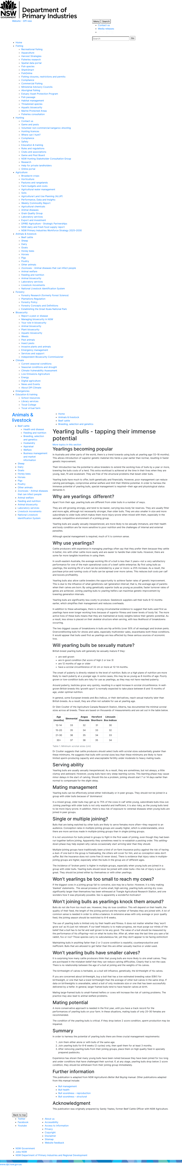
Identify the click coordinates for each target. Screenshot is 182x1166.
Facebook (23, 1122)
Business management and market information (35, 456)
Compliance (27, 80)
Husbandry (29, 443)
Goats (24, 247)
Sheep (24, 240)
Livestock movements (33, 285)
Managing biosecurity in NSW (37, 319)
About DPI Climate (31, 387)
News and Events (30, 384)
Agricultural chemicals (33, 206)
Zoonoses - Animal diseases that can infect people (48, 268)
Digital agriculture (31, 380)
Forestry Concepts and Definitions (39, 305)
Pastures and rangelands (34, 182)
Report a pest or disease (34, 315)
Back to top (19, 1114)
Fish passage (28, 97)
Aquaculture (27, 52)
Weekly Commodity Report (35, 203)
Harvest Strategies (31, 56)
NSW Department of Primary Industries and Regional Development (51, 1155)
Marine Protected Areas (34, 110)
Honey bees (27, 250)
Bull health (63, 1089)
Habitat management (32, 100)
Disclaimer (50, 1135)
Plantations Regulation (33, 298)
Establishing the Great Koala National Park (44, 309)
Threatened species (31, 104)
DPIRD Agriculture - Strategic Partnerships (44, 223)
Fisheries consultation (33, 114)
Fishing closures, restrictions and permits (43, 76)
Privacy (49, 1129)
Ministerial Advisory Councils (36, 86)
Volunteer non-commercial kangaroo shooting (46, 127)
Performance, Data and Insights (38, 199)
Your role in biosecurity (33, 322)
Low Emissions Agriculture (35, 373)
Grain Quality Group (32, 213)
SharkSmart (27, 69)
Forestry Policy (29, 302)
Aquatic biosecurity (31, 107)
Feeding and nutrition (32, 274)
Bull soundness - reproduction (74, 1093)
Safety (24, 141)
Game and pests (30, 124)
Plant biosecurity (30, 329)
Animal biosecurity (31, 278)
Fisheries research (31, 59)
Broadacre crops (30, 175)
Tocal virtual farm (30, 408)
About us (49, 1118)
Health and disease (33, 429)
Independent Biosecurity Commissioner (42, 356)
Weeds (24, 336)
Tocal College (28, 404)
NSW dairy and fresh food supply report (43, 227)
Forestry (20, 291)
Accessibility (51, 1122)
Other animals (28, 264)
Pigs (23, 257)
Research (26, 162)
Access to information (57, 1125)
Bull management (67, 1086)
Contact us (104, 25)
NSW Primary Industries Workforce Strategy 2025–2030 (51, 230)
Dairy (24, 244)
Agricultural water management (38, 189)
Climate (20, 360)
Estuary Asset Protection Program (39, 93)
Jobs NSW (21, 1151)
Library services (29, 401)
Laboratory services (32, 216)
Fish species (27, 66)
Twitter (21, 1118)
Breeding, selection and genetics (75, 424)
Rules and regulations (32, 148)
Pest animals (28, 339)
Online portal (28, 168)
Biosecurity (22, 312)
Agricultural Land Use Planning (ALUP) (42, 196)
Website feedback (54, 1142)
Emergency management (34, 350)
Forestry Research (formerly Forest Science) (45, 295)
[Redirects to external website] (106, 32)
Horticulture (27, 179)
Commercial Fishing (32, 83)
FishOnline (26, 73)
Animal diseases (30, 209)
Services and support (32, 353)
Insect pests (27, 343)
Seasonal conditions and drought (39, 367)
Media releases (106, 28)
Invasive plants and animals (36, 346)
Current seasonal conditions (36, 363)
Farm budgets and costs (34, 186)
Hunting (20, 117)
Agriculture (21, 172)
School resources (30, 397)
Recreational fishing (32, 49)
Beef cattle (27, 237)
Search (106, 21)
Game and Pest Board (33, 155)
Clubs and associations (33, 151)
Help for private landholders (36, 165)
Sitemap (49, 1139)
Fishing (19, 45)
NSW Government (25, 1148)
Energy (25, 377)
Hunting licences (30, 131)
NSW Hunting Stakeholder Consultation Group (46, 158)
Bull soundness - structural (72, 1096)
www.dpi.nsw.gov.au (11, 1164)
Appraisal (28, 446)
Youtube (22, 1125)
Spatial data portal (31, 63)
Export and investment (33, 220)
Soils (23, 192)
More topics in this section (67, 444)
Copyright (50, 1132)
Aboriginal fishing (30, 90)
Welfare (27, 449)
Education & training (32, 145)
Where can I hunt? (31, 134)
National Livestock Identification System (43, 288)
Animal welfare (29, 271)
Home (19, 42)
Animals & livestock (26, 233)
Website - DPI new (22, 21)
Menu (96, 21)
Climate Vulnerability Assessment (39, 370)
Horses (25, 254)
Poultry (25, 261)
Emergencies (22, 391)
